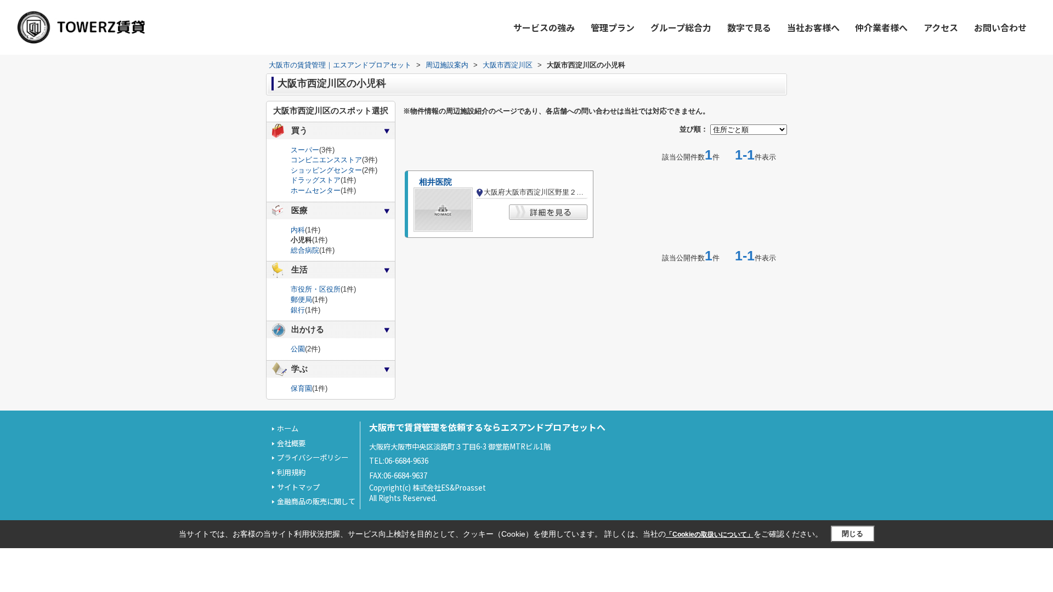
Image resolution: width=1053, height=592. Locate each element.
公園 (298, 349)
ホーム (287, 428)
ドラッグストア (316, 180)
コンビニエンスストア (326, 160)
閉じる (852, 534)
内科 (298, 230)
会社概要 (291, 443)
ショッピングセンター (326, 170)
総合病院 (305, 250)
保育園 (301, 388)
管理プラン (613, 27)
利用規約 (291, 472)
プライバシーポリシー (312, 457)
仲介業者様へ (881, 27)
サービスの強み (544, 27)
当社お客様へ (813, 27)
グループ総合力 (680, 27)
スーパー (305, 150)
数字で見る (749, 27)
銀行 (298, 310)
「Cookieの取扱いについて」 (710, 534)
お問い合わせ (1000, 27)
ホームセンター (316, 190)
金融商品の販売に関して (316, 501)
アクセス (941, 27)
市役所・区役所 (316, 289)
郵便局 (301, 299)
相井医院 (435, 182)
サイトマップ (298, 487)
